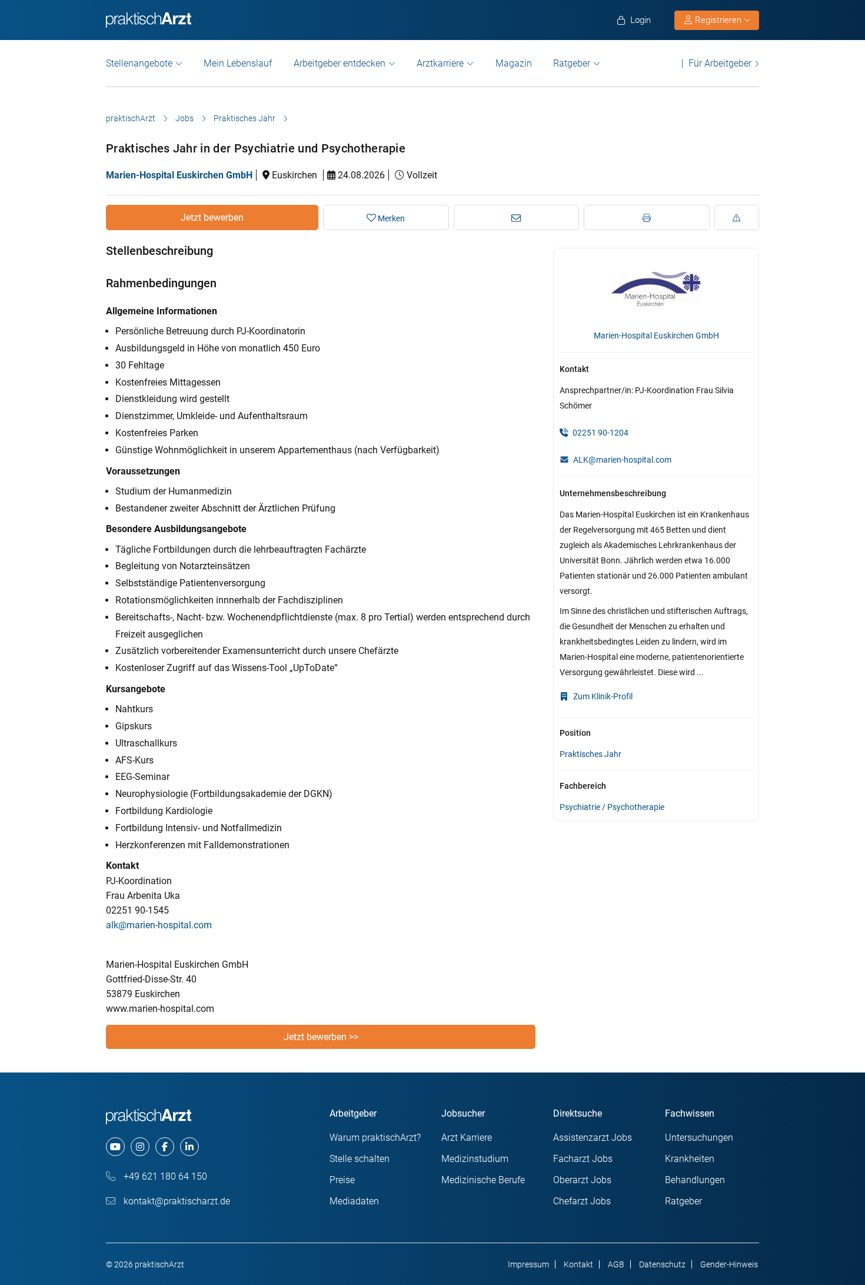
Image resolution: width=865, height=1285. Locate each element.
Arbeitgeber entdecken (339, 63)
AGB (616, 1264)
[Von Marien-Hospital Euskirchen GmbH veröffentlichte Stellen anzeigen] (656, 289)
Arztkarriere (440, 63)
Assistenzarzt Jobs (592, 1137)
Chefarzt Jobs (582, 1201)
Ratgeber (571, 63)
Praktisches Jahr (244, 118)
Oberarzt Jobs (582, 1180)
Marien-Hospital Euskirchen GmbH (179, 175)
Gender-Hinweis (729, 1264)
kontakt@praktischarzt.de (175, 1201)
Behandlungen (695, 1180)
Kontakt (578, 1264)
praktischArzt (130, 118)
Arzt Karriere (466, 1137)
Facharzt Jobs (583, 1158)
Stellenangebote (139, 63)
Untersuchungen (699, 1137)
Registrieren (718, 20)
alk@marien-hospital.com (159, 925)
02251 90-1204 (599, 432)
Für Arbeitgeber (719, 63)
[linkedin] (189, 1146)
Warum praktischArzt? (375, 1137)
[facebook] (164, 1146)
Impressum (528, 1264)
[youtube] (115, 1146)
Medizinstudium (474, 1158)
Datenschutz (662, 1264)
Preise (342, 1180)
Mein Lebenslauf (238, 63)
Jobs (184, 118)
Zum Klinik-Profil (602, 696)
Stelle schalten (360, 1158)
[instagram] (140, 1146)
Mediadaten (354, 1201)
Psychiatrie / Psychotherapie (612, 807)
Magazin (513, 63)
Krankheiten (689, 1158)
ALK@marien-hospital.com (622, 459)
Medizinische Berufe (483, 1180)
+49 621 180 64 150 (164, 1176)
